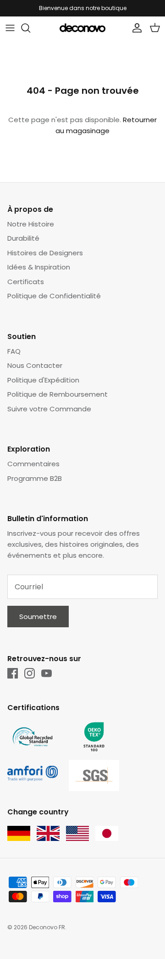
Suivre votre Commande (49, 409)
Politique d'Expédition (43, 380)
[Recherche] (30, 28)
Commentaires (33, 464)
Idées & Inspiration (38, 267)
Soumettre (38, 616)
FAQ (14, 351)
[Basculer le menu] (10, 28)
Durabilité (23, 238)
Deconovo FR (47, 927)
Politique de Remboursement (57, 394)
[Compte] (135, 28)
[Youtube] (46, 673)
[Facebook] (12, 673)
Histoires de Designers (45, 253)
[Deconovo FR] (82, 28)
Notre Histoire (30, 224)
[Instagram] (29, 673)
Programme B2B (34, 478)
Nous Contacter (34, 365)
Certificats (25, 281)
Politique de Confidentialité (54, 296)
